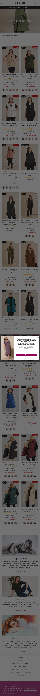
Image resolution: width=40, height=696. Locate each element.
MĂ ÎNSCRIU (26, 355)
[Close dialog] (38, 337)
